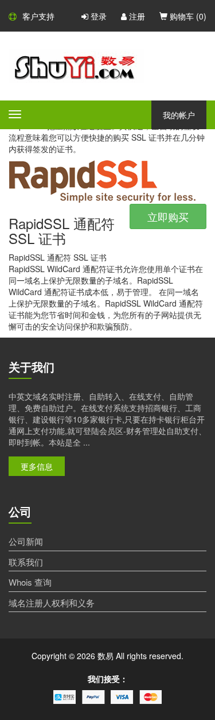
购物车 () (186, 16)
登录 (97, 16)
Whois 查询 (30, 582)
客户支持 (38, 16)
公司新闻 (26, 541)
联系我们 (26, 562)
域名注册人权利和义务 (52, 603)
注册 (136, 16)
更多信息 (37, 466)
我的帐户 (179, 115)
